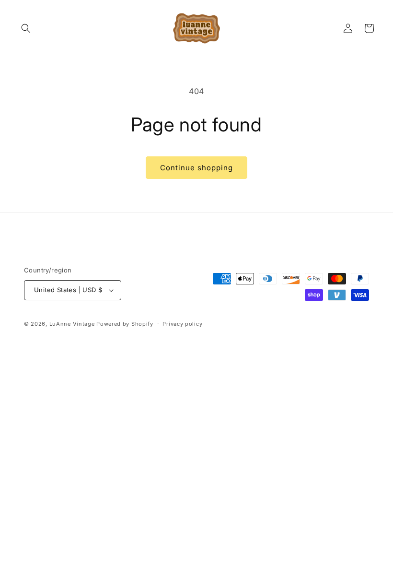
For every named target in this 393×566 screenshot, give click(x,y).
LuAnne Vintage (72, 323)
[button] (25, 28)
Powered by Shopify (124, 323)
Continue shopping (196, 167)
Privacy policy (182, 323)
